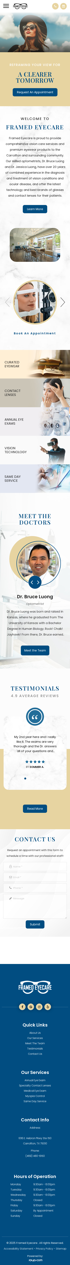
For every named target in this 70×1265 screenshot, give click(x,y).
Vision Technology (14, 450)
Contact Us (35, 1054)
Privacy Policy (44, 1249)
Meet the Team (35, 650)
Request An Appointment (35, 92)
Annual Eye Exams (14, 421)
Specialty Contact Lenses (35, 1085)
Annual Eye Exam (35, 1080)
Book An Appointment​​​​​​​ (35, 333)
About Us (35, 1033)
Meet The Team (35, 1043)
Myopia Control (35, 1096)
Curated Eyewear (12, 364)
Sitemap (61, 1249)
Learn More (35, 209)
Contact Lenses (13, 393)
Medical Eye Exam (35, 1091)
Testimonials (35, 1048)
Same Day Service (13, 479)
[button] (63, 301)
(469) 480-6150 (35, 1156)
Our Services (35, 1038)
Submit (35, 924)
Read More (35, 809)
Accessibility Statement (18, 1249)
